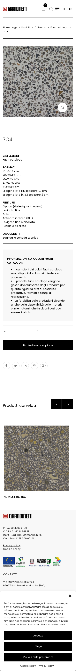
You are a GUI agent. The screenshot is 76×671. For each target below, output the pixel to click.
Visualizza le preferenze (38, 657)
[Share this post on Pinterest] (34, 365)
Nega (38, 646)
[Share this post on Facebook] (6, 365)
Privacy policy (11, 545)
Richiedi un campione (38, 345)
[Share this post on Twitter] (15, 365)
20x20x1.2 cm (11, 175)
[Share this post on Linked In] (25, 365)
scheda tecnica (27, 238)
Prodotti (25, 27)
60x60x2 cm (11, 187)
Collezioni (40, 27)
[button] (70, 596)
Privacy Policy (46, 665)
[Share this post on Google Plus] (44, 365)
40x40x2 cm (11, 183)
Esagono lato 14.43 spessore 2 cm (26, 195)
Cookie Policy (28, 665)
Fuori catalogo (59, 27)
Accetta (38, 635)
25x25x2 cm (11, 179)
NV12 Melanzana (15, 497)
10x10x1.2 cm (11, 171)
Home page (10, 27)
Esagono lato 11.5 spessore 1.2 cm (25, 191)
